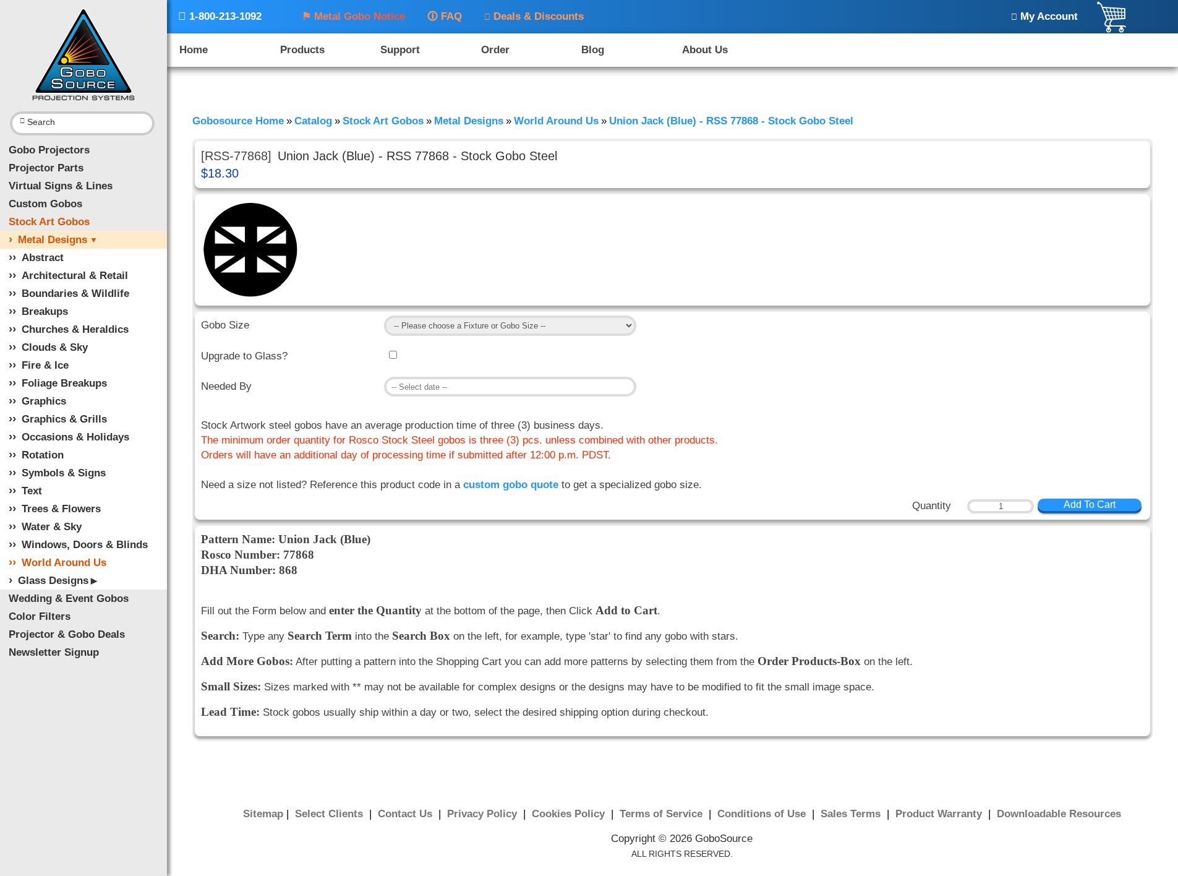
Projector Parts (46, 168)
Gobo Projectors (49, 150)
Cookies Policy (570, 814)
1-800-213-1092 (220, 16)
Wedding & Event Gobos (69, 598)
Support (400, 50)
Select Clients (330, 814)
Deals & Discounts (534, 16)
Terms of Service (663, 814)
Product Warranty (940, 814)
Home (193, 50)
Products (302, 50)
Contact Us (406, 814)
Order (495, 50)
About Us (705, 50)
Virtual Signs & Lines (61, 186)
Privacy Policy (483, 814)
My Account (1044, 16)
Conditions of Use (763, 814)
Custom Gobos (45, 204)
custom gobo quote (510, 485)
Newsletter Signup (54, 652)
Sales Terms (852, 814)
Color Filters (39, 616)
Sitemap (263, 814)
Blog (592, 50)
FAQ (444, 16)
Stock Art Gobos (49, 222)
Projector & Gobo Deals (67, 634)
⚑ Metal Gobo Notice (353, 16)
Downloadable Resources (1059, 814)
